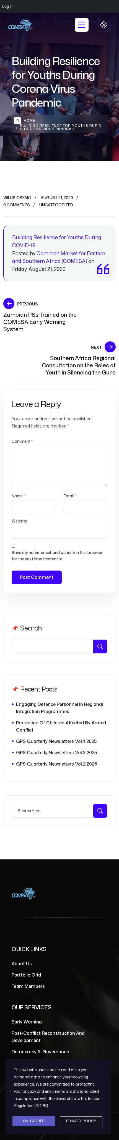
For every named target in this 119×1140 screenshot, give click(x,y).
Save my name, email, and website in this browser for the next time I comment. (57, 555)
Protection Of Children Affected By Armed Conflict (61, 726)
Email (70, 495)
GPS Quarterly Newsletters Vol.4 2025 (56, 741)
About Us (22, 963)
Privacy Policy (81, 1121)
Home (29, 120)
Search (31, 628)
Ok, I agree (33, 1121)
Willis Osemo (17, 197)
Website (19, 521)
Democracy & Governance (40, 1052)
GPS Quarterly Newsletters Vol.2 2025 (56, 764)
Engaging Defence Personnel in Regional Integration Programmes (59, 707)
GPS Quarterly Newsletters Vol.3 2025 (56, 753)
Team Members (28, 986)
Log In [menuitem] (8, 6)
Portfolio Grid (26, 975)
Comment (22, 441)
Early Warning (27, 1022)
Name (18, 495)
